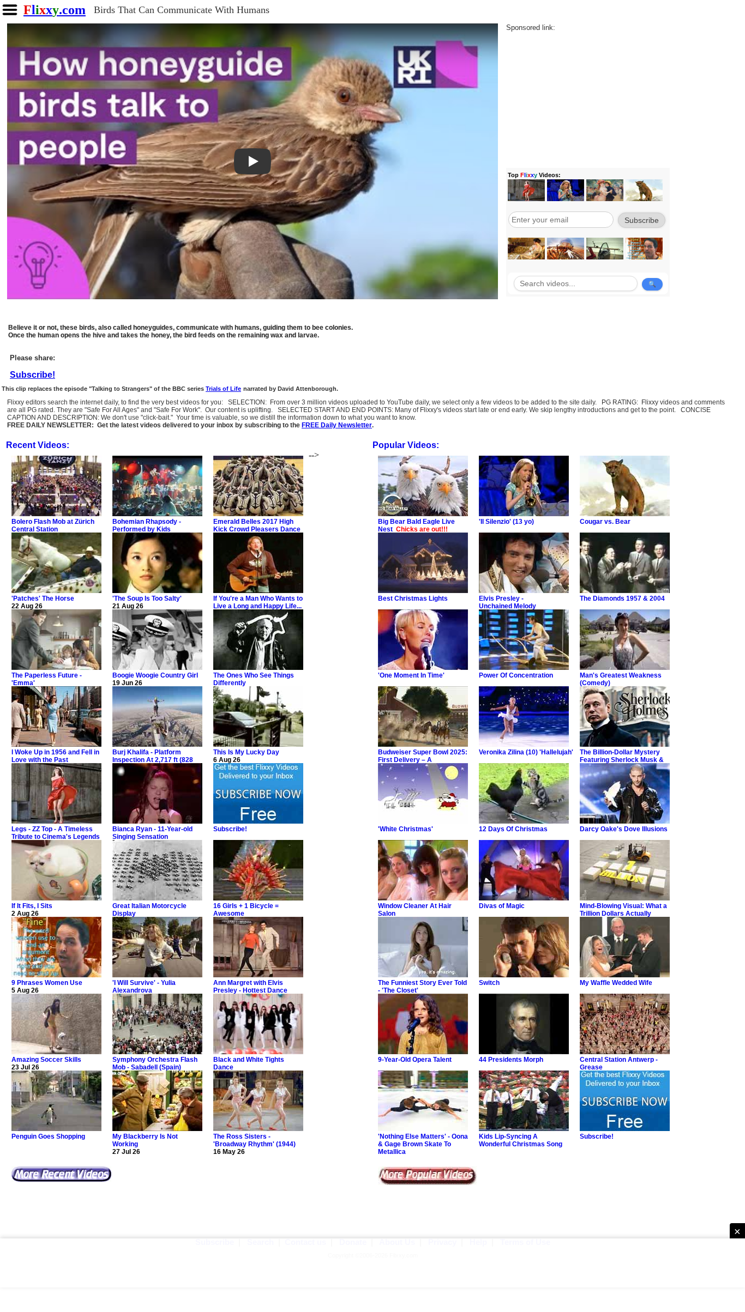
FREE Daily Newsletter (337, 425)
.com (54, 10)
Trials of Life (223, 388)
